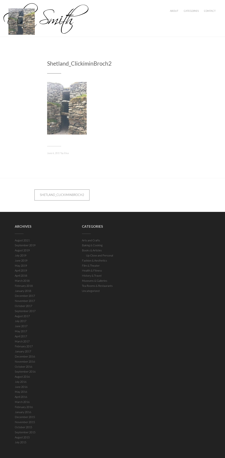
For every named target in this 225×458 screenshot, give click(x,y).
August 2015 (22, 437)
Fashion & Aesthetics (94, 260)
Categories (191, 10)
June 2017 (21, 326)
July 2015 (20, 442)
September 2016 (25, 371)
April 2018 (21, 275)
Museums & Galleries (94, 280)
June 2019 (21, 260)
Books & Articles (92, 250)
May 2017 (21, 331)
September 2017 (25, 311)
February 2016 (24, 407)
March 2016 (22, 401)
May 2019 (21, 265)
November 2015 (25, 422)
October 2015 (23, 427)
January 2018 (23, 290)
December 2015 (25, 417)
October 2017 (23, 305)
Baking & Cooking (92, 245)
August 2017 (22, 316)
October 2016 (23, 366)
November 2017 (25, 300)
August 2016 (22, 376)
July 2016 (20, 381)
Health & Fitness (92, 270)
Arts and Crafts (91, 240)
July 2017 (20, 321)
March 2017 (22, 341)
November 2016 (25, 361)
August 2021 (22, 240)
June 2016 (21, 386)
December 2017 (25, 295)
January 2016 (23, 412)
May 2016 (21, 391)
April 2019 (21, 270)
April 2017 (21, 336)
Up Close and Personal (99, 255)
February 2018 (24, 285)
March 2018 (22, 280)
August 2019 (22, 250)
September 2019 (25, 245)
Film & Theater (91, 265)
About (174, 10)
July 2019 (20, 255)
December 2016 (25, 356)
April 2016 (21, 396)
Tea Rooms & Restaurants (97, 285)
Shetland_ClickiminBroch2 (79, 63)
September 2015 (25, 432)
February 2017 (24, 346)
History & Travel (91, 275)
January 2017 (23, 351)
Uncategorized (90, 290)
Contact (210, 10)
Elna (66, 153)
